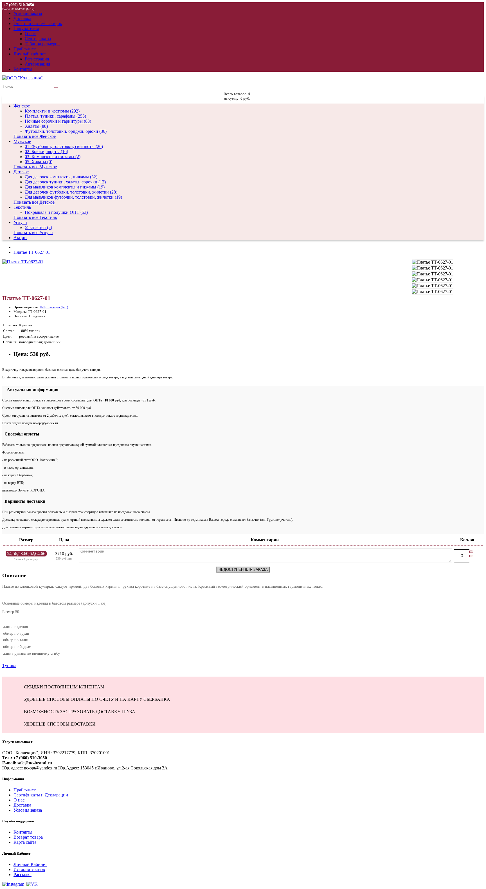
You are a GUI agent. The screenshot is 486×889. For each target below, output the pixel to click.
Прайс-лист (25, 789)
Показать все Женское (35, 136)
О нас (30, 33)
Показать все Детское (34, 202)
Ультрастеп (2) (38, 227)
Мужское (22, 141)
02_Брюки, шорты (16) (46, 151)
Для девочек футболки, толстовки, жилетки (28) (71, 192)
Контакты (23, 832)
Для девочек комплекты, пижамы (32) (61, 176)
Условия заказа (28, 810)
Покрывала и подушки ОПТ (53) (56, 212)
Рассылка (23, 874)
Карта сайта (25, 842)
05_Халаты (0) (38, 161)
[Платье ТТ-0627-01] (22, 261)
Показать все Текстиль (35, 217)
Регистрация (37, 59)
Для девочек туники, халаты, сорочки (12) (65, 181)
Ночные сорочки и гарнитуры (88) (58, 121)
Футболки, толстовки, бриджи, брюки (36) (66, 131)
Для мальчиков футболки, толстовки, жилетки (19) (73, 197)
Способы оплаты (20, 434)
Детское (21, 171)
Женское (22, 106)
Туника (9, 665)
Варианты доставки (23, 501)
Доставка (22, 805)
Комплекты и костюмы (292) (52, 111)
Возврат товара (28, 837)
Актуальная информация (30, 389)
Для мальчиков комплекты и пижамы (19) (65, 187)
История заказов (29, 869)
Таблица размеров (42, 43)
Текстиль (22, 207)
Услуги (20, 222)
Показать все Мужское (35, 166)
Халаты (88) (36, 126)
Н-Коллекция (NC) (54, 307)
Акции (20, 237)
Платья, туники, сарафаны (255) (55, 116)
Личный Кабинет (30, 864)
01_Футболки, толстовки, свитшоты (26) (64, 146)
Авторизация (37, 64)
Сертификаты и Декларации (41, 795)
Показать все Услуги (33, 232)
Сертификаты (38, 38)
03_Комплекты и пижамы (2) (52, 156)
